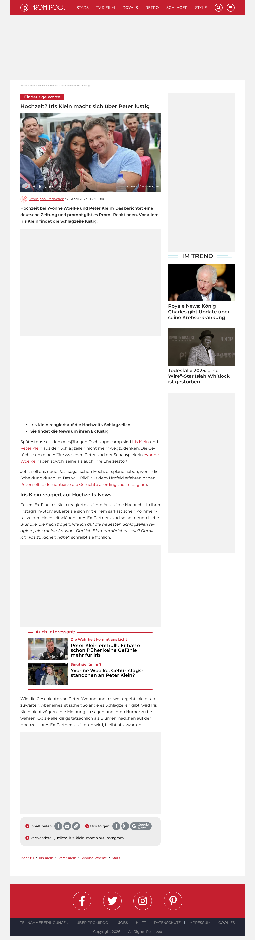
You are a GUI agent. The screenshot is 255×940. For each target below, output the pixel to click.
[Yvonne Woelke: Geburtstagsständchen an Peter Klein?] (48, 674)
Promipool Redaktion (46, 199)
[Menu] (231, 8)
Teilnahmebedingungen (44, 922)
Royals (130, 7)
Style (201, 7)
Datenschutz (167, 922)
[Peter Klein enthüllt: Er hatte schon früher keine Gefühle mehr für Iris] (48, 649)
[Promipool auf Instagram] (142, 901)
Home (23, 85)
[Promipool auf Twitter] (112, 901)
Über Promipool (93, 922)
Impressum (199, 922)
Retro (152, 7)
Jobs (123, 922)
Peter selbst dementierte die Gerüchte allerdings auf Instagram (83, 484)
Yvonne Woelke (94, 858)
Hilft (141, 922)
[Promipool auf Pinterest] (173, 901)
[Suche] (219, 8)
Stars (83, 7)
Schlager (177, 7)
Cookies (226, 922)
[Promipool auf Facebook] (82, 901)
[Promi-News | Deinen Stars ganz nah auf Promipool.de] (46, 8)
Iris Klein (140, 441)
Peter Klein (31, 448)
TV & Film (105, 7)
